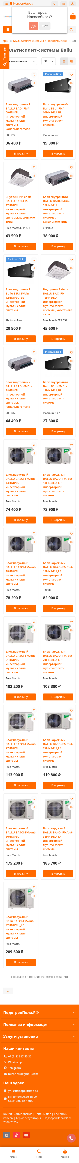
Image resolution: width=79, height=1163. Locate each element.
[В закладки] (34, 75)
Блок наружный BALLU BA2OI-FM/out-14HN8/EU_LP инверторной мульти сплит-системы (58, 485)
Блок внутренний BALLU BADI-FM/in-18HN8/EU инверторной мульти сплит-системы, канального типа (19, 394)
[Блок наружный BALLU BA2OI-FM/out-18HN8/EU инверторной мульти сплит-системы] (21, 544)
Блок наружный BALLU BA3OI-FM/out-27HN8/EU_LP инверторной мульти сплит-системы (58, 750)
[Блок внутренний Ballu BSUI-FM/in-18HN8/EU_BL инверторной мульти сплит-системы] (58, 363)
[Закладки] (54, 3)
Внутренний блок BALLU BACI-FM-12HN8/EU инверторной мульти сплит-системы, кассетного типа (20, 209)
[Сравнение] (63, 3)
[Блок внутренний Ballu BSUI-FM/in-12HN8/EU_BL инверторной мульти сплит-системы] (21, 270)
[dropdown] (6, 3)
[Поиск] (71, 29)
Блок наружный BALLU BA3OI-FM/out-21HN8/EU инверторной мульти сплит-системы (21, 662)
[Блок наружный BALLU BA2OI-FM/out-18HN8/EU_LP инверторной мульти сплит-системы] (58, 544)
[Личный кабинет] (72, 3)
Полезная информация (25, 1024)
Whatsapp (15, 1062)
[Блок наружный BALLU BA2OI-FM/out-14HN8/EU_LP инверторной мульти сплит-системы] (58, 455)
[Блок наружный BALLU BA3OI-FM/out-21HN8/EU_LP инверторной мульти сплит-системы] (58, 632)
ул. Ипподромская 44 (23, 1091)
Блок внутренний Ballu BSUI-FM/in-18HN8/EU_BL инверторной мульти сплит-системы (55, 392)
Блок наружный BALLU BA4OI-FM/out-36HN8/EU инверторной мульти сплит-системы (21, 838)
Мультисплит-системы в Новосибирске (40, 41)
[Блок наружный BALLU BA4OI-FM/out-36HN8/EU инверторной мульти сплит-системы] (21, 809)
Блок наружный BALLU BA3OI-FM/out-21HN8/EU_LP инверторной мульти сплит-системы (58, 662)
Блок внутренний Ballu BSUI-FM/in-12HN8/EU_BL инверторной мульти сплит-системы (18, 299)
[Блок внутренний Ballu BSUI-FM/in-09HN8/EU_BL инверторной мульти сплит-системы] (58, 85)
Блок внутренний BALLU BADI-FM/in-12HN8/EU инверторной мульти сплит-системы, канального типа (56, 209)
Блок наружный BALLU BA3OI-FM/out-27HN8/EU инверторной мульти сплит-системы (21, 750)
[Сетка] (64, 61)
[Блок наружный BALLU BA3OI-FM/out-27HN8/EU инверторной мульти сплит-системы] (21, 721)
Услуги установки (20, 1036)
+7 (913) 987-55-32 (19, 1056)
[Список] (72, 61)
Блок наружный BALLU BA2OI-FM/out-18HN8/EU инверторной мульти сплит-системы (21, 573)
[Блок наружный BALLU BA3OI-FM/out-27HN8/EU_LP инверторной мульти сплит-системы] (58, 721)
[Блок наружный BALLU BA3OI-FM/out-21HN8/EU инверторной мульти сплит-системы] (21, 632)
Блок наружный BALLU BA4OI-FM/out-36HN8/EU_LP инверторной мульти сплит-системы (58, 838)
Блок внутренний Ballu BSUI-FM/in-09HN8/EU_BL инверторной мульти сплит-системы (55, 114)
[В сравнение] (34, 83)
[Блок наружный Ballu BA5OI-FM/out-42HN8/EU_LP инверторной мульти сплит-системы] (21, 897)
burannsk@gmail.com (23, 1074)
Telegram (14, 1068)
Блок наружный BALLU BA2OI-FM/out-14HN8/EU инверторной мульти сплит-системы (21, 485)
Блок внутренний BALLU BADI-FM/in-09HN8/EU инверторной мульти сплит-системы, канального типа (19, 116)
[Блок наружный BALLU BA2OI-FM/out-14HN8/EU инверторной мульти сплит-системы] (21, 455)
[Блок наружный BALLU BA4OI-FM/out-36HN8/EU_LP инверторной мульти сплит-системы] (58, 809)
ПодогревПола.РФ (21, 1012)
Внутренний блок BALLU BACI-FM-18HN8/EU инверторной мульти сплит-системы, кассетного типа (57, 301)
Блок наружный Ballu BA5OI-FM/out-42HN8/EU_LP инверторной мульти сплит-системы (20, 927)
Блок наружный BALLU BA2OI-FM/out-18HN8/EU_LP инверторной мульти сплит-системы (58, 573)
